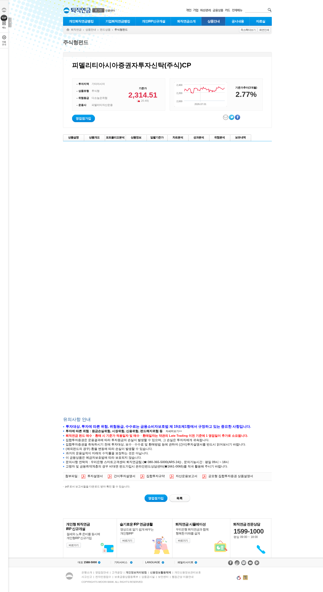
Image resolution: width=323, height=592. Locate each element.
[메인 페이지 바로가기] (66, 10)
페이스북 (238, 117)
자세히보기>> (174, 431)
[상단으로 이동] (4, 18)
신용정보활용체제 (160, 572)
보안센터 (163, 576)
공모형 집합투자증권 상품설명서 (230, 476)
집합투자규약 (155, 476)
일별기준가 (156, 137)
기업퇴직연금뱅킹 (117, 21)
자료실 (260, 21)
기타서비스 (120, 562)
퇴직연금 (76, 29)
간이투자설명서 (124, 476)
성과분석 (198, 137)
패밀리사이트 (185, 562)
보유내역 (240, 137)
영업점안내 (102, 572)
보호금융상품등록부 (126, 576)
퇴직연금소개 (186, 21)
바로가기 (73, 545)
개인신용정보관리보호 (187, 572)
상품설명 (73, 137)
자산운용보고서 (186, 476)
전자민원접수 (103, 576)
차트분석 (177, 137)
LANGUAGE (152, 562)
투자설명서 (95, 476)
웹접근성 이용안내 (183, 576)
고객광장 (117, 572)
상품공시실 (148, 576)
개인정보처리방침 (136, 572)
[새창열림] (230, 562)
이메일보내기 (226, 117)
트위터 (232, 117)
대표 (87, 562)
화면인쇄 (264, 29)
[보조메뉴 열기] (10, 22)
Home (67, 30)
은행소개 (87, 572)
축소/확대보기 (248, 29)
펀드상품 (105, 29)
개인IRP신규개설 (153, 21)
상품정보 (136, 137)
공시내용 (238, 21)
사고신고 (87, 576)
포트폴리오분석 (115, 137)
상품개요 (94, 137)
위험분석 (219, 137)
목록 (179, 498)
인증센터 (110, 10)
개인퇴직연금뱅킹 (81, 21)
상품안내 (213, 21)
